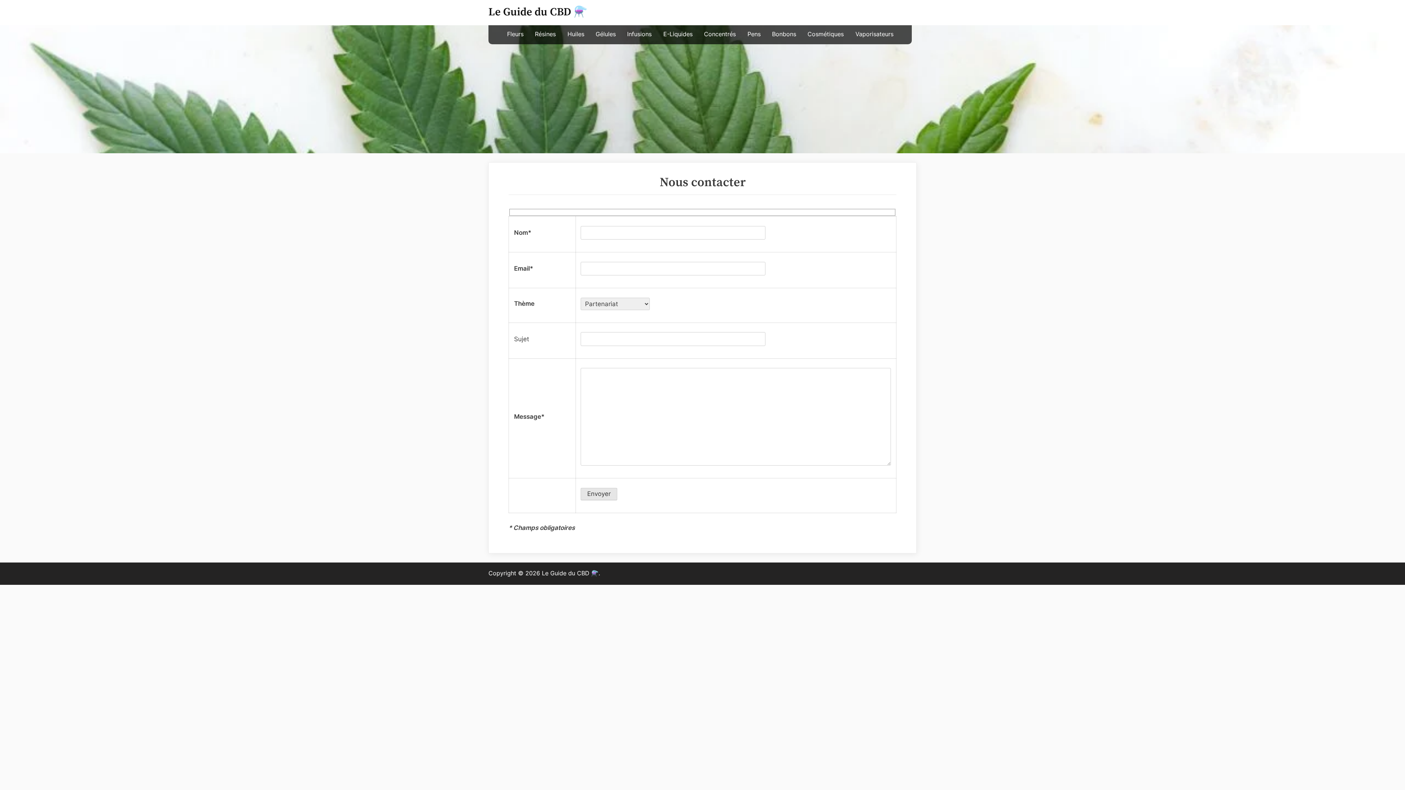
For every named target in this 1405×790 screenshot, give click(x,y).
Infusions (639, 34)
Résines (545, 34)
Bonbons (784, 34)
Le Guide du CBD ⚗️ (537, 12)
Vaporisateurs (874, 34)
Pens (754, 34)
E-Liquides (678, 34)
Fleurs (515, 34)
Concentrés (720, 34)
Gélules (606, 34)
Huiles (575, 34)
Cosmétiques (826, 34)
